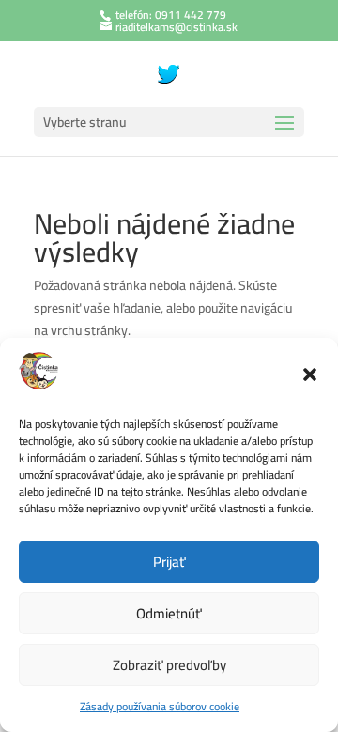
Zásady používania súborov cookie (159, 706)
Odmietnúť (169, 613)
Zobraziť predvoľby (169, 665)
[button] (309, 374)
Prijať (169, 561)
